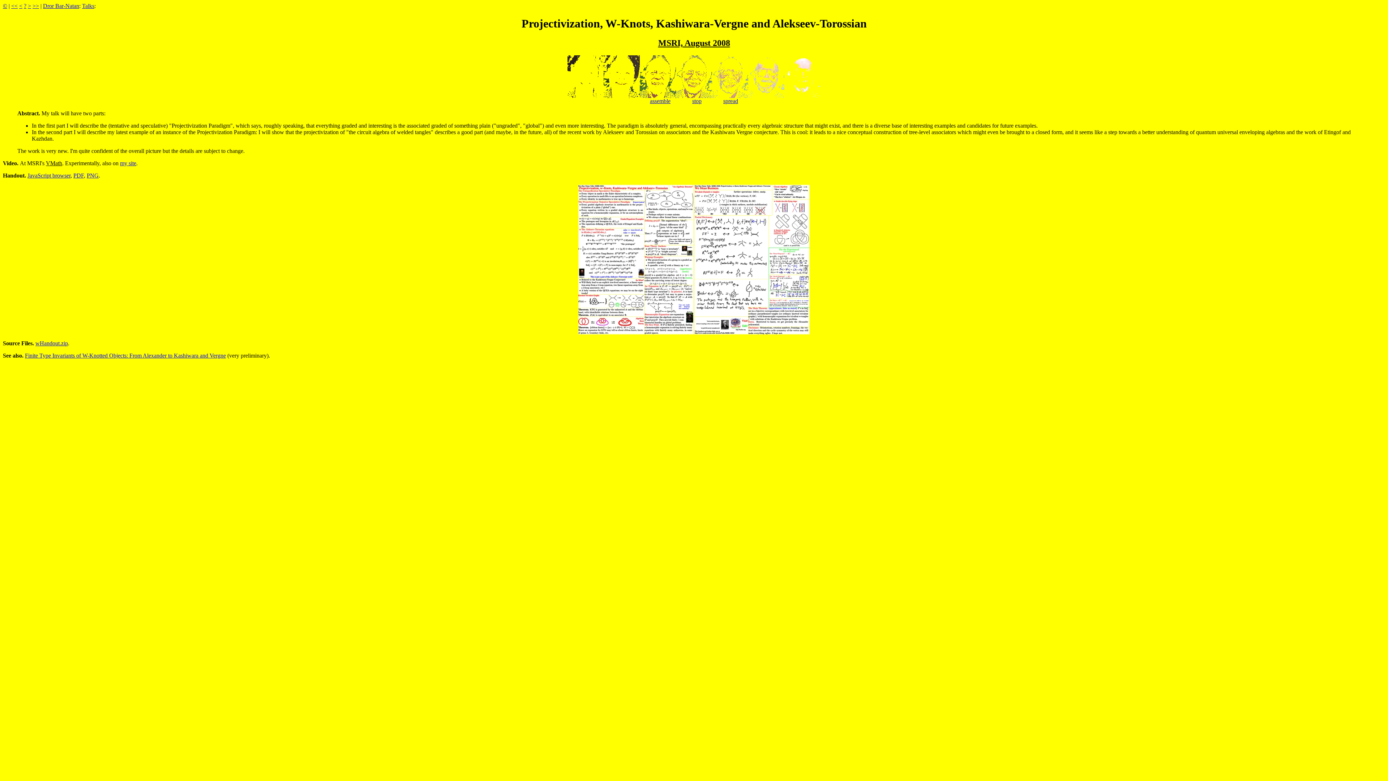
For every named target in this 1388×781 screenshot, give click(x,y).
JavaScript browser (48, 175)
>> (36, 6)
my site (128, 163)
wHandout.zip (51, 343)
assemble (660, 101)
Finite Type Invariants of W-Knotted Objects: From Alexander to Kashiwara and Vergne (125, 356)
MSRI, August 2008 (694, 43)
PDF (78, 175)
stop (697, 101)
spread (730, 101)
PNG (93, 175)
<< (14, 6)
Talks (88, 6)
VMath (54, 163)
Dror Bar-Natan (61, 6)
